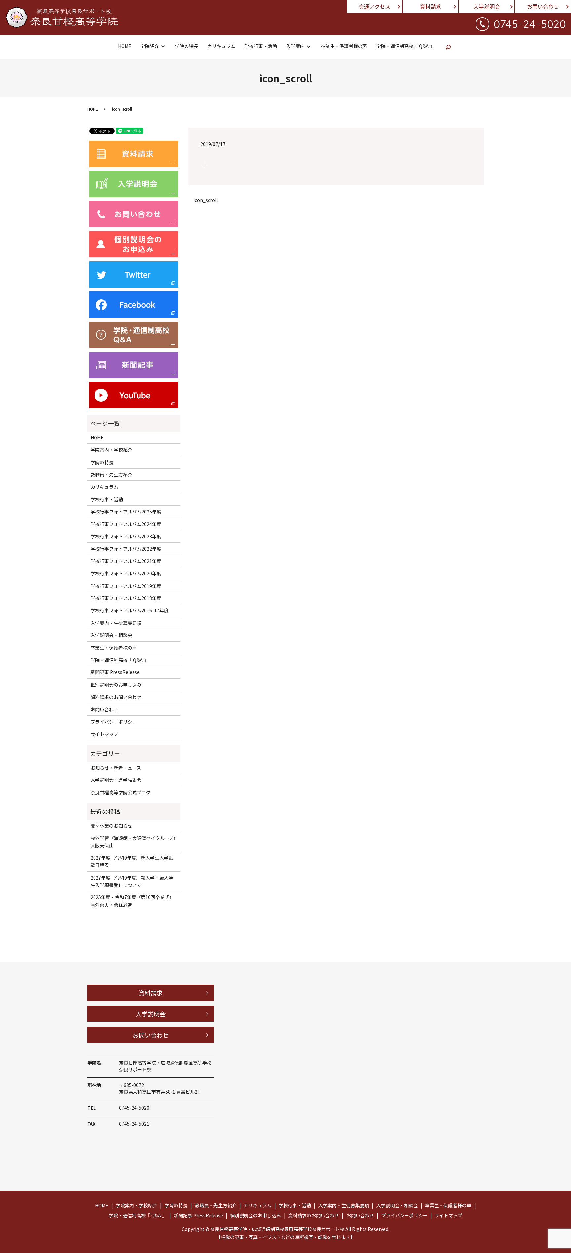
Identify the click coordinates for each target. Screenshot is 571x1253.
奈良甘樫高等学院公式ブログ (121, 792)
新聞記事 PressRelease (115, 672)
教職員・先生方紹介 (111, 474)
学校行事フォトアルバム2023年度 (126, 536)
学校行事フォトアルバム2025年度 (126, 511)
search (448, 47)
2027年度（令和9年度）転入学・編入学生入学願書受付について (132, 881)
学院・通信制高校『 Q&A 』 (405, 46)
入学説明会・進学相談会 (116, 780)
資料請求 (430, 6)
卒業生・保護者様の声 (344, 46)
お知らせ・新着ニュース (116, 767)
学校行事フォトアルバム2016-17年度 (130, 610)
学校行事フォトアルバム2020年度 (126, 573)
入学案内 (295, 46)
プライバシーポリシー (114, 721)
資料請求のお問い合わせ (116, 697)
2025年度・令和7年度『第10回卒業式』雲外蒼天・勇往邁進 (132, 901)
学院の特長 (186, 46)
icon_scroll (205, 200)
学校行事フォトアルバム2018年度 (126, 598)
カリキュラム (221, 46)
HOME (124, 46)
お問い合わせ (543, 6)
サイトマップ (104, 734)
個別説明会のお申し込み (116, 684)
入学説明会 (487, 6)
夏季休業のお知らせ (111, 825)
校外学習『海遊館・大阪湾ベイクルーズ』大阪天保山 (133, 842)
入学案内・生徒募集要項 (116, 623)
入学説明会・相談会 (111, 635)
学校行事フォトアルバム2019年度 (126, 586)
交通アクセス (374, 6)
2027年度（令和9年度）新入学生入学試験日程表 (132, 861)
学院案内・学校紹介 (111, 449)
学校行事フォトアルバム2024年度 (126, 524)
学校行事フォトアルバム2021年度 (126, 561)
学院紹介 (149, 46)
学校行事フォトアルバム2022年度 (126, 548)
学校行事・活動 (261, 46)
